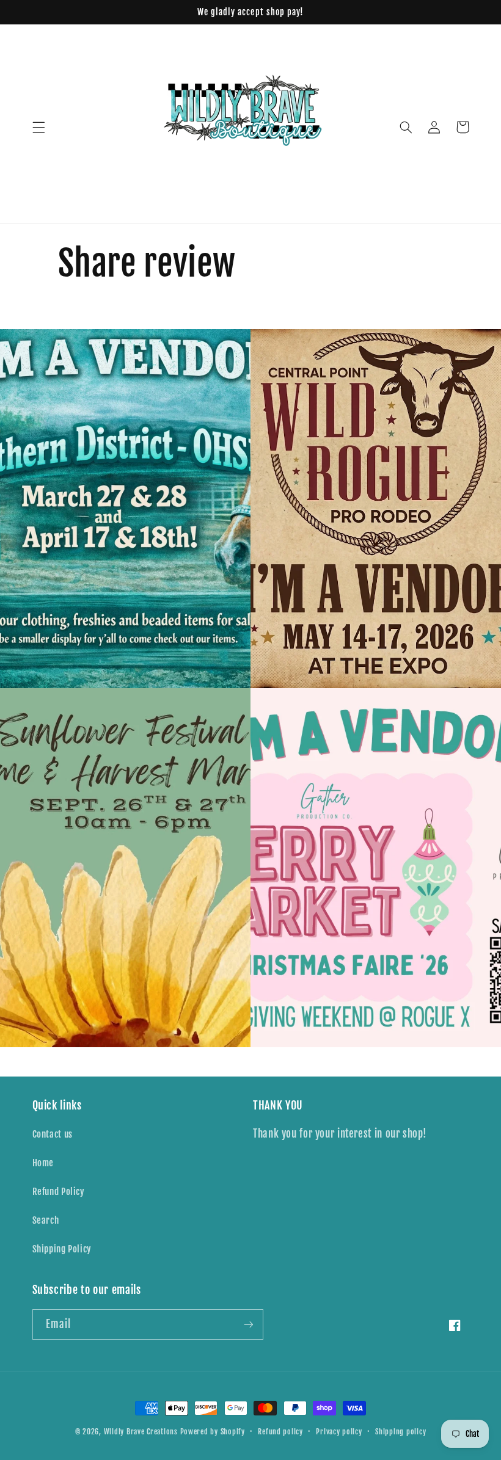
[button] (38, 127)
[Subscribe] (248, 1324)
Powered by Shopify (212, 1431)
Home (43, 1163)
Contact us (52, 1134)
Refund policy (280, 1431)
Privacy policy (339, 1431)
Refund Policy (58, 1191)
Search (45, 1220)
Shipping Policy (62, 1249)
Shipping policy (400, 1431)
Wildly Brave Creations (141, 1431)
